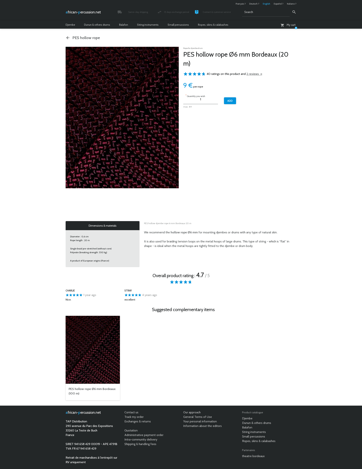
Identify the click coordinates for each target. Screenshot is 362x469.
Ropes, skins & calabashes (213, 24)
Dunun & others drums (97, 24)
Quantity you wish (195, 95)
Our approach (192, 412)
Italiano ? (291, 3)
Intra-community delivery (140, 439)
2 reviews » (254, 74)
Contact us (131, 412)
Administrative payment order (143, 435)
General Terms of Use (197, 417)
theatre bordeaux (253, 456)
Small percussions (178, 24)
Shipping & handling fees (140, 444)
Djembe (70, 24)
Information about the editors (202, 426)
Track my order (134, 417)
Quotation (131, 430)
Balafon (123, 24)
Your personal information (200, 421)
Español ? (278, 3)
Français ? (241, 3)
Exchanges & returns (137, 421)
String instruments (148, 24)
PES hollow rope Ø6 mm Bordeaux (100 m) (92, 391)
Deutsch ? (254, 3)
